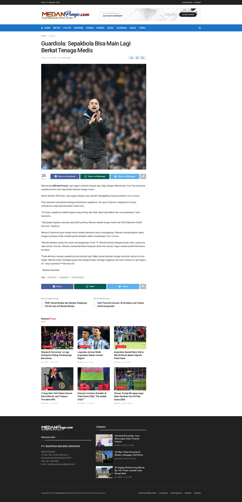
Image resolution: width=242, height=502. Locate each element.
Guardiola (52, 277)
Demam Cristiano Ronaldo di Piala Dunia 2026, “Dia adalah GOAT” (92, 396)
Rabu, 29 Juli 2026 (86, 362)
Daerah (100, 28)
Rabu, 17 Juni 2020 (48, 58)
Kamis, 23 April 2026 (123, 403)
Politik (67, 28)
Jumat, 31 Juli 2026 (50, 362)
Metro (56, 28)
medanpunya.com (62, 493)
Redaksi (198, 2)
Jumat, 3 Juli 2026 (86, 403)
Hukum (89, 28)
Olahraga (121, 28)
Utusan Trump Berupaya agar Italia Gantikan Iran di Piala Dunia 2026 (129, 396)
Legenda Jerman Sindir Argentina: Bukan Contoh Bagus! (90, 355)
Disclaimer (163, 493)
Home (47, 28)
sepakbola (64, 277)
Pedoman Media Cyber (147, 493)
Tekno (142, 28)
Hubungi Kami (187, 2)
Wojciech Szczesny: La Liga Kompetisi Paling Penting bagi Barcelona (56, 355)
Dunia (110, 28)
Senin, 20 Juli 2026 (122, 362)
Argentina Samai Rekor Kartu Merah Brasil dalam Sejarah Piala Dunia (129, 355)
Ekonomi (78, 28)
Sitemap (197, 493)
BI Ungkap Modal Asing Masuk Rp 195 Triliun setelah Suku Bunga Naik (130, 470)
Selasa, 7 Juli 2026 (50, 403)
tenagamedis (78, 277)
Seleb (133, 28)
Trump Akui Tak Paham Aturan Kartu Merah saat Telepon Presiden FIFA (56, 396)
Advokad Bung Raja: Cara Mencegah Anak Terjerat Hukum (127, 439)
